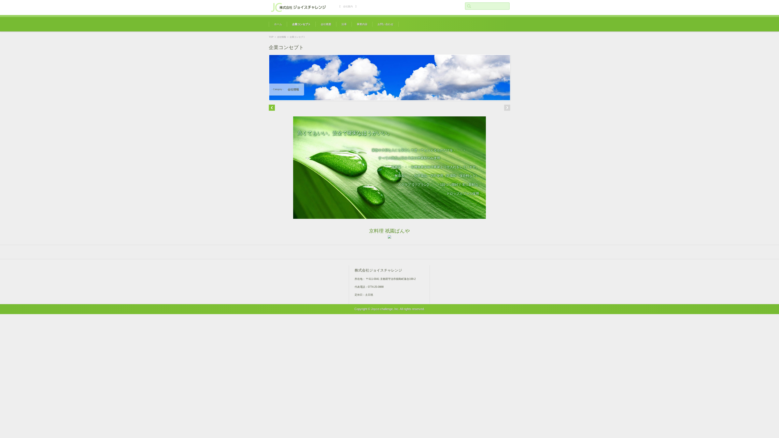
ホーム (278, 24)
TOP (271, 37)
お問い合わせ (385, 24)
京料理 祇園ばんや (389, 231)
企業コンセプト (301, 24)
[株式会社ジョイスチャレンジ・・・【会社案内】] (299, 7)
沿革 (344, 24)
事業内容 (362, 24)
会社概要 (326, 24)
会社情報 (281, 37)
